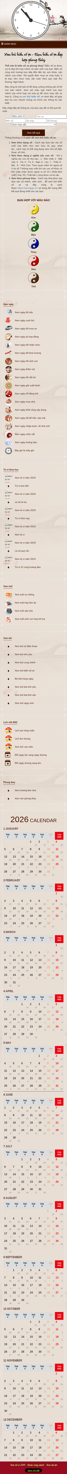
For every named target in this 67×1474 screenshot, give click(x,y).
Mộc (33, 234)
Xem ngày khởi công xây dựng (30, 409)
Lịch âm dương (22, 738)
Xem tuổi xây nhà (24, 610)
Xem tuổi (8, 586)
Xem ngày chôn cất (25, 434)
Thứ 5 (33, 836)
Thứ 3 (16, 836)
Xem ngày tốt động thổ (26, 393)
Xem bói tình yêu (23, 654)
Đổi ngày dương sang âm (28, 763)
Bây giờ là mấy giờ (24, 450)
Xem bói (7, 638)
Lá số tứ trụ (21, 502)
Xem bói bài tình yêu (25, 686)
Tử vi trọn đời (22, 486)
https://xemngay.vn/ (28, 188)
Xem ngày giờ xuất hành (27, 385)
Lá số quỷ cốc (22, 551)
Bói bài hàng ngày (24, 678)
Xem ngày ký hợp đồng (27, 336)
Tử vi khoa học (11, 469)
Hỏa (33, 269)
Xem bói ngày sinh (24, 703)
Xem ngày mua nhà (25, 401)
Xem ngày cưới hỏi (24, 320)
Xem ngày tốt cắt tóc (25, 377)
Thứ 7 (51, 836)
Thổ (33, 286)
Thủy (33, 252)
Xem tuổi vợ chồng (24, 594)
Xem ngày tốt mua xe (26, 328)
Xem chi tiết (33, 1470)
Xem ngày (8, 304)
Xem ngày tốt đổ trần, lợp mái (30, 418)
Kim (33, 217)
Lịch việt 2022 (10, 722)
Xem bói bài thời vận (25, 695)
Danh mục (9, 44)
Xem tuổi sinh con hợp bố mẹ (30, 619)
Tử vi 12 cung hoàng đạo (28, 567)
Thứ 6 (42, 836)
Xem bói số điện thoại (26, 646)
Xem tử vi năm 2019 (25, 477)
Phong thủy (9, 782)
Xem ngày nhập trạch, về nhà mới (32, 426)
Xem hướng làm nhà (25, 790)
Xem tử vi (20, 534)
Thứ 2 (8, 836)
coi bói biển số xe (33, 96)
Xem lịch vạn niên (24, 746)
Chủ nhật (59, 836)
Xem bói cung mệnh (25, 662)
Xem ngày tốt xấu (24, 312)
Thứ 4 (25, 836)
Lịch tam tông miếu (24, 730)
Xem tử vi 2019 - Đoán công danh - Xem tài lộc (33, 1465)
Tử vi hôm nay (22, 518)
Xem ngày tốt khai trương (28, 353)
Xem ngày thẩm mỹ (25, 369)
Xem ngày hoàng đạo (26, 442)
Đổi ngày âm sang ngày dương (31, 755)
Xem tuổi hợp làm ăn (25, 602)
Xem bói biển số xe (24, 670)
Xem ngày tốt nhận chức (27, 344)
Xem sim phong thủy (25, 798)
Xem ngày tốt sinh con (26, 361)
